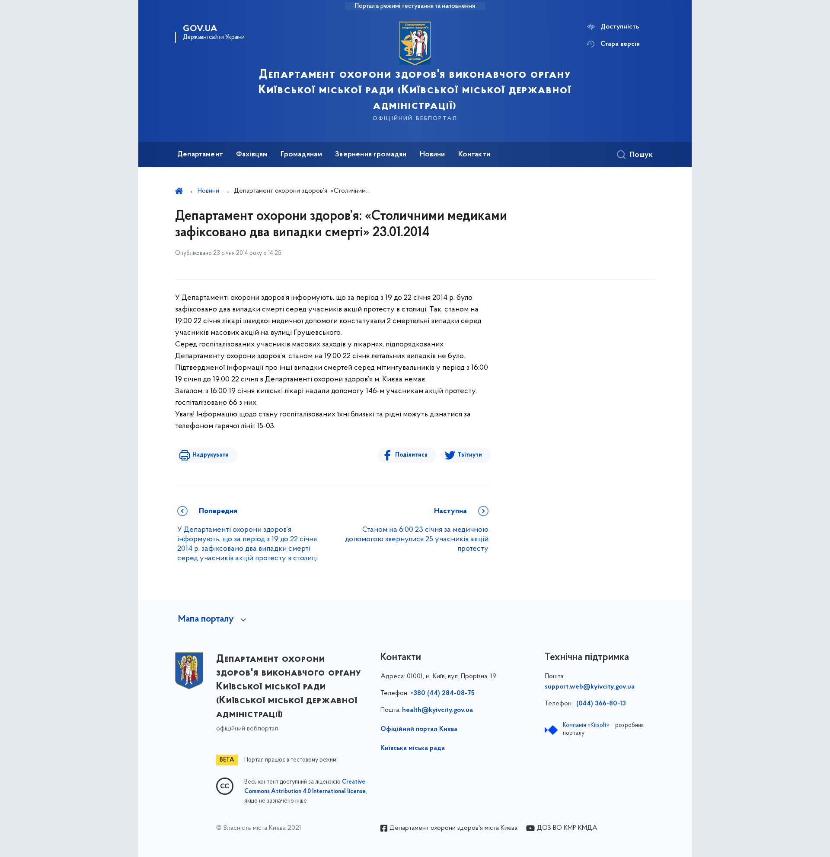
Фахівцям (252, 155)
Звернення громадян (370, 155)
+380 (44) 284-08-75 (442, 693)
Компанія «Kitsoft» (586, 725)
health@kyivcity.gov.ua (437, 710)
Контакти (474, 155)
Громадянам (301, 155)
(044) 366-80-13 (600, 703)
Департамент (200, 155)
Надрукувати (210, 455)
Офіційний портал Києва (418, 729)
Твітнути (470, 455)
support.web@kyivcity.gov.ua (590, 686)
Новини (432, 155)
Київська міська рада (412, 748)
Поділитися (411, 455)
